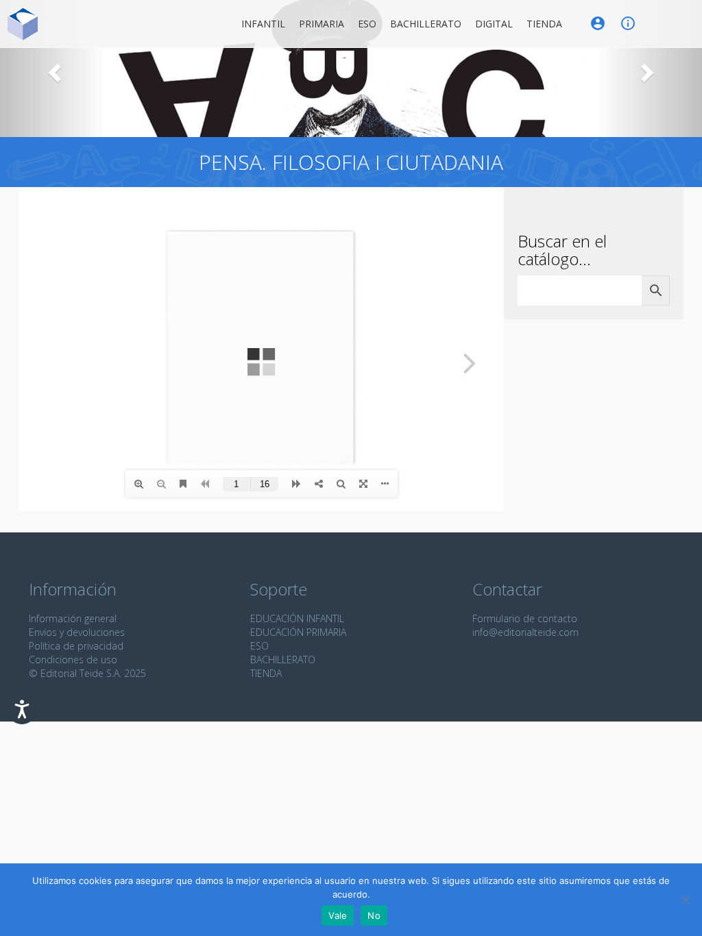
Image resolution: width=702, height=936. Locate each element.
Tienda (544, 23)
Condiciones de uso (73, 659)
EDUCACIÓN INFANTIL (297, 618)
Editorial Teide (23, 23)
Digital (494, 23)
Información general (73, 618)
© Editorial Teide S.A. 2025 (87, 673)
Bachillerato (425, 23)
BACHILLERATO (282, 659)
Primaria (321, 23)
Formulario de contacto (524, 618)
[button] (53, 68)
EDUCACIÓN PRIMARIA (298, 632)
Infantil (263, 23)
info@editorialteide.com (525, 632)
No (373, 915)
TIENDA (266, 673)
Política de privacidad (76, 645)
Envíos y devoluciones (77, 632)
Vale (337, 915)
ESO (367, 23)
